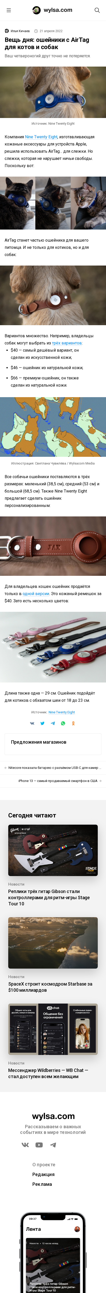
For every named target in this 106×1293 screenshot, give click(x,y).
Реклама (42, 1184)
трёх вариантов (67, 343)
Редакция (43, 1174)
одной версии (36, 593)
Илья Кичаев (20, 31)
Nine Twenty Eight (41, 136)
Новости (16, 884)
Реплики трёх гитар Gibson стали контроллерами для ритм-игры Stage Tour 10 (49, 897)
